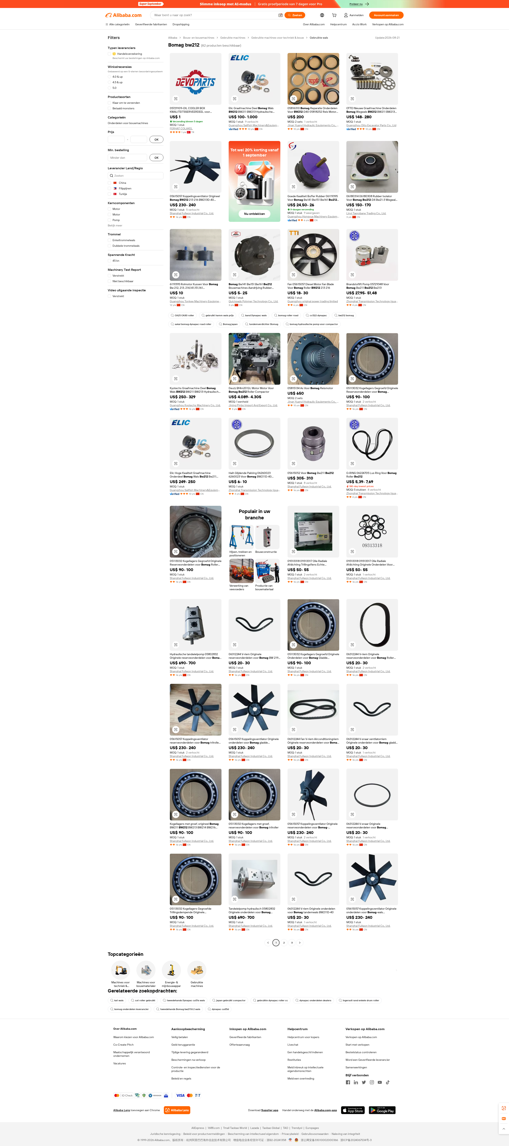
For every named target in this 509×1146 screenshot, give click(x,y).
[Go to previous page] (268, 942)
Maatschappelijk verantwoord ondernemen (131, 1054)
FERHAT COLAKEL (181, 128)
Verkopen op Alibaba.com (361, 1037)
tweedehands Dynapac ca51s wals (186, 1000)
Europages (312, 1127)
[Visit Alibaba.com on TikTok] (387, 1082)
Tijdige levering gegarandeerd (189, 1052)
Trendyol (296, 1127)
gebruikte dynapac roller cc (272, 1000)
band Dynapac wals (256, 315)
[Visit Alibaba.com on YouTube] (379, 1082)
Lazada (254, 1127)
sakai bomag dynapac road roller (193, 324)
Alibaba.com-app (325, 1110)
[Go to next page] (299, 942)
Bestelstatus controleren (361, 1052)
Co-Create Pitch (123, 1044)
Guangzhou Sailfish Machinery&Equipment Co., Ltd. (254, 125)
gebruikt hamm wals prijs (220, 315)
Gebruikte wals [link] (319, 37)
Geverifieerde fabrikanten (245, 1037)
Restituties (294, 1059)
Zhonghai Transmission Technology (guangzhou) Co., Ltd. (372, 301)
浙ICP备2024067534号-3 (356, 1140)
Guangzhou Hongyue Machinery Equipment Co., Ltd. (313, 216)
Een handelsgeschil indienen (305, 1052)
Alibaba (172, 37)
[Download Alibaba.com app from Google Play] (382, 1110)
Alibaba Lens (121, 1110)
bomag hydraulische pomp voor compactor (314, 324)
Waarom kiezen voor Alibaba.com (133, 1037)
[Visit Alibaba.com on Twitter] (363, 1082)
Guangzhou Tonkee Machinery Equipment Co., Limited (195, 301)
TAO (285, 1127)
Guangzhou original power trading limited (313, 301)
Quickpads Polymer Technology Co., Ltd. (253, 301)
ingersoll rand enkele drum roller (361, 1000)
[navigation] (135, 490)
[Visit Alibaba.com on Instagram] (371, 1082)
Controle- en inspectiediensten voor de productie (195, 1069)
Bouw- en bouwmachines (198, 37)
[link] (504, 1108)
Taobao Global (271, 1127)
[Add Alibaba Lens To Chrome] (177, 1110)
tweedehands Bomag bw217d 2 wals (180, 1009)
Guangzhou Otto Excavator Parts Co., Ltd (371, 125)
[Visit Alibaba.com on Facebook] (348, 1082)
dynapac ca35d (220, 1009)
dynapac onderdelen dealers (315, 1000)
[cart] (335, 15)
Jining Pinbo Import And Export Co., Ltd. (253, 405)
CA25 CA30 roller (184, 315)
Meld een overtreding (301, 1078)
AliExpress (197, 1127)
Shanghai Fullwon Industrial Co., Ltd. (192, 213)
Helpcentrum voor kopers (303, 1037)
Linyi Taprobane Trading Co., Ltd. (366, 213)
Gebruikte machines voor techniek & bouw (277, 37)
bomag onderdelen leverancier (131, 1009)
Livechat (293, 1044)
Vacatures (119, 1063)
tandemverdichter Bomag (263, 324)
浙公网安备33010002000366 (319, 1140)
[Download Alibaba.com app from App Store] (353, 1110)
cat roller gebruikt (145, 1000)
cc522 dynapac (318, 315)
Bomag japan (230, 324)
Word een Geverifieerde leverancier (368, 1059)
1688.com (214, 1127)
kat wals (118, 1000)
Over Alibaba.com (125, 1028)
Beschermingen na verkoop (188, 1059)
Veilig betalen (179, 1037)
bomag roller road (288, 315)
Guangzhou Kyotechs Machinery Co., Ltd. (195, 405)
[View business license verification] (290, 1140)
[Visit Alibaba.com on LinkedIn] (356, 1082)
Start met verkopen (357, 1044)
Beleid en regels (181, 1078)
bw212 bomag (346, 315)
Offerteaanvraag (239, 1044)
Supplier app (269, 1110)
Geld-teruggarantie (183, 1044)
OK (156, 139)
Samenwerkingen (356, 1067)
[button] (280, 15)
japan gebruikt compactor (231, 1000)
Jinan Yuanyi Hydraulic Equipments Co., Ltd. (313, 125)
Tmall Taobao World (235, 1127)
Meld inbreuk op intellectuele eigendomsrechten (305, 1069)
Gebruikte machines (232, 37)
